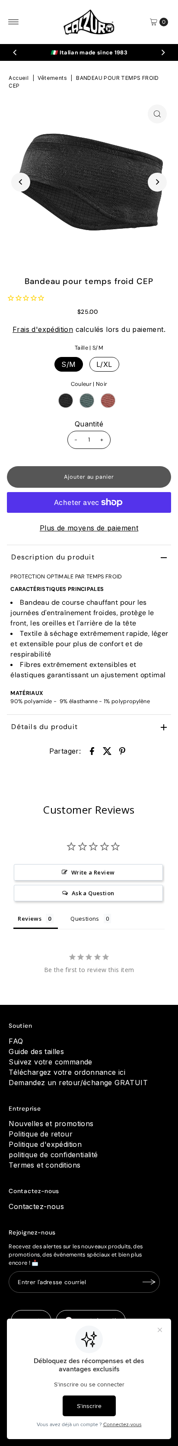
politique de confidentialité (53, 1154)
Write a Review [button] (93, 872)
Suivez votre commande (50, 1062)
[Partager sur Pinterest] (122, 750)
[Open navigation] (13, 22)
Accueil (19, 78)
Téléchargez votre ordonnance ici (67, 1072)
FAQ (16, 1041)
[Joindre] (149, 1282)
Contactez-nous (36, 1206)
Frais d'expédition (43, 329)
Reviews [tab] (29, 918)
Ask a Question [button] (93, 893)
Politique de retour (41, 1134)
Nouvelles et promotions (51, 1123)
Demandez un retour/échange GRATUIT (78, 1082)
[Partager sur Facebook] (92, 750)
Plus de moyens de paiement (89, 528)
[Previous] (15, 52)
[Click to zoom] (157, 113)
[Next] (163, 52)
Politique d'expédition (45, 1144)
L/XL (104, 364)
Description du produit (52, 557)
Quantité (89, 424)
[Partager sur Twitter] (107, 750)
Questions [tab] (84, 918)
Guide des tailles (36, 1051)
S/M (68, 364)
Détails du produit (44, 726)
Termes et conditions (44, 1165)
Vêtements (52, 78)
